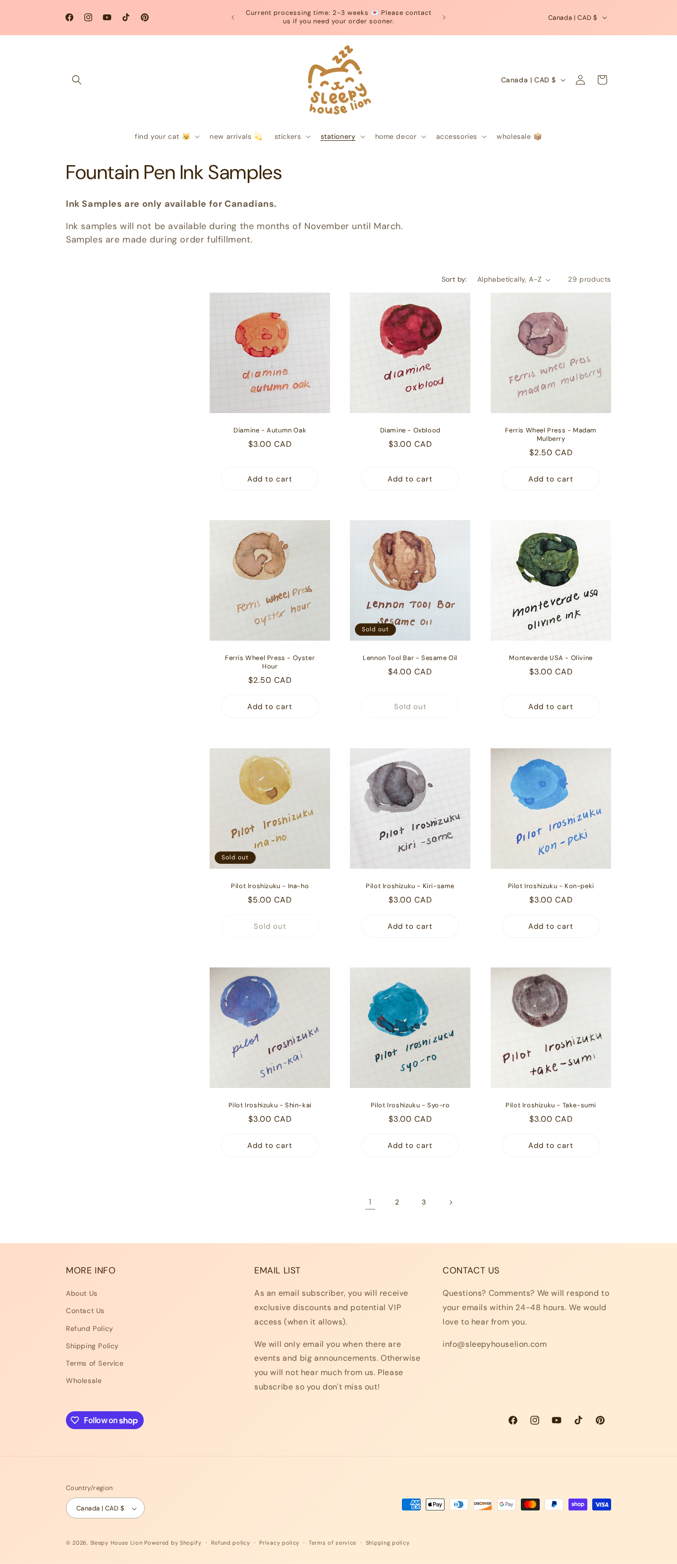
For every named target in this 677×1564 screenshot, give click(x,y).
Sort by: (454, 279)
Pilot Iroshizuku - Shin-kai (270, 1105)
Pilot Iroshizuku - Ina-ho (270, 886)
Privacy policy (279, 1542)
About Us (82, 1293)
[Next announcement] (444, 17)
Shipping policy (388, 1542)
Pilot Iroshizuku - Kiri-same (410, 886)
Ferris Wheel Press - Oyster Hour (270, 663)
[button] (77, 80)
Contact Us (85, 1311)
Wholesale (84, 1380)
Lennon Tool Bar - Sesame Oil (410, 658)
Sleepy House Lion (116, 1543)
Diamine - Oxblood (410, 431)
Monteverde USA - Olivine (550, 658)
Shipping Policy (92, 1345)
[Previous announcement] (233, 17)
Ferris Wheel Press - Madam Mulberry (551, 435)
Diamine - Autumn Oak (269, 431)
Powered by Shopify (173, 1543)
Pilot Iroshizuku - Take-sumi (551, 1105)
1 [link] (370, 1202)
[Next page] (450, 1202)
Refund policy (230, 1542)
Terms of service (332, 1542)
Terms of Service (95, 1363)
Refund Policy (89, 1328)
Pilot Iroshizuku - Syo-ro (410, 1105)
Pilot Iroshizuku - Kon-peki (551, 886)
